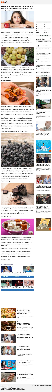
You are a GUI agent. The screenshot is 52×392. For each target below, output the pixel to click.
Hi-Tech (42, 2)
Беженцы (46, 24)
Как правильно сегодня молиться (42, 68)
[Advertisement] (17, 299)
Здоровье (34, 2)
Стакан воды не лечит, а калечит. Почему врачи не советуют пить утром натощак (25, 336)
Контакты (37, 385)
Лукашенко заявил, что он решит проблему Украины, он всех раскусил (43, 165)
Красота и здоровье (13, 10)
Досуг (38, 2)
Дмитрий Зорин (6, 10)
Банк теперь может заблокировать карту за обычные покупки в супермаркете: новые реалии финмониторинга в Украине (43, 207)
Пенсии (37, 24)
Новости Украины (19, 2)
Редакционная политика (47, 385)
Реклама (40, 385)
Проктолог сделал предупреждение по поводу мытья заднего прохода (43, 133)
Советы (9, 259)
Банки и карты (39, 26)
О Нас (33, 385)
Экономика (28, 2)
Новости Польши (47, 28)
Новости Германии (39, 28)
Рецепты (38, 30)
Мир (24, 2)
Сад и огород (46, 30)
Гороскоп (46, 26)
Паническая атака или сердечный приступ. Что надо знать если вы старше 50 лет (43, 50)
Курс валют (46, 32)
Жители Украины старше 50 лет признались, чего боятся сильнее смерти (42, 58)
